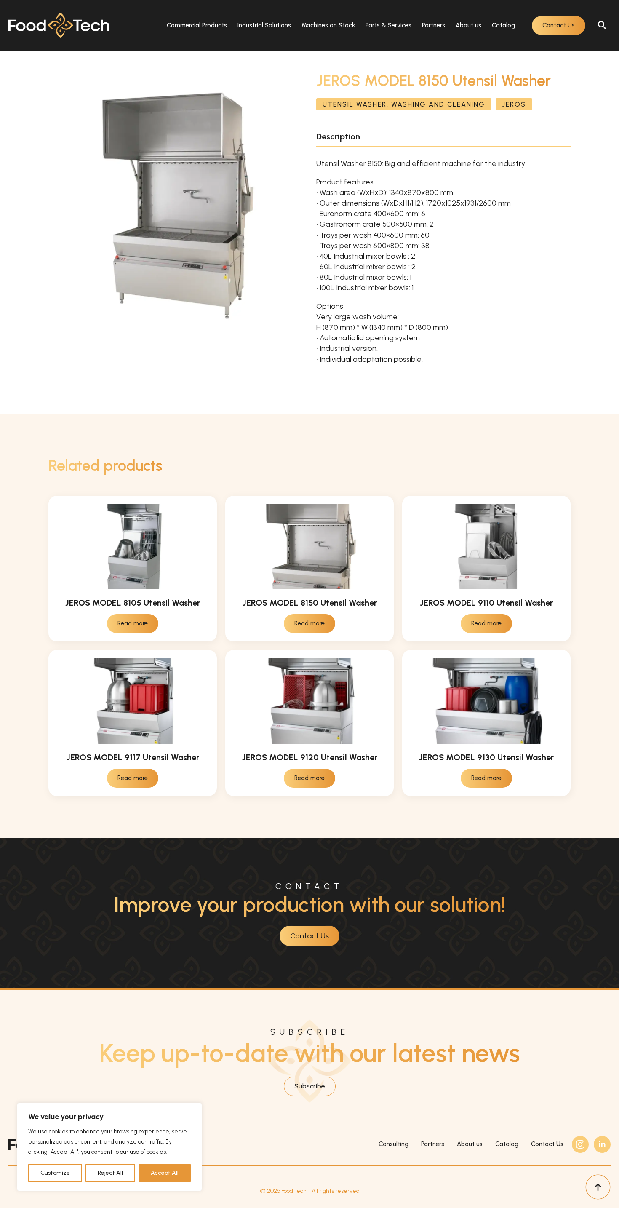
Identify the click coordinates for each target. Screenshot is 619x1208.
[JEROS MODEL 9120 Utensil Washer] (309, 701)
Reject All (110, 1172)
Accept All (165, 1172)
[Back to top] (598, 1187)
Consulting (393, 1144)
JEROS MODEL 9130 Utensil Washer (486, 757)
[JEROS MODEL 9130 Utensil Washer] (486, 701)
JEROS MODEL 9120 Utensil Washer (309, 757)
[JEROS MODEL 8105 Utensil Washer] (132, 547)
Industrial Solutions (264, 25)
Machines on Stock (328, 25)
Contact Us (547, 1144)
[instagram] (580, 1144)
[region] (109, 1147)
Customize (55, 1172)
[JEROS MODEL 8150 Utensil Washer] (309, 547)
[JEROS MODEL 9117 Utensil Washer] (132, 701)
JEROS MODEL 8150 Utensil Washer (310, 603)
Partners (433, 25)
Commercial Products (197, 25)
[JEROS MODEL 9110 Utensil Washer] (486, 547)
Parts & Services (388, 25)
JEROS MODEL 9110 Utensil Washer (486, 603)
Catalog (503, 25)
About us (468, 25)
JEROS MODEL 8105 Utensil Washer (132, 603)
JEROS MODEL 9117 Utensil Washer (133, 757)
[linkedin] (602, 1144)
